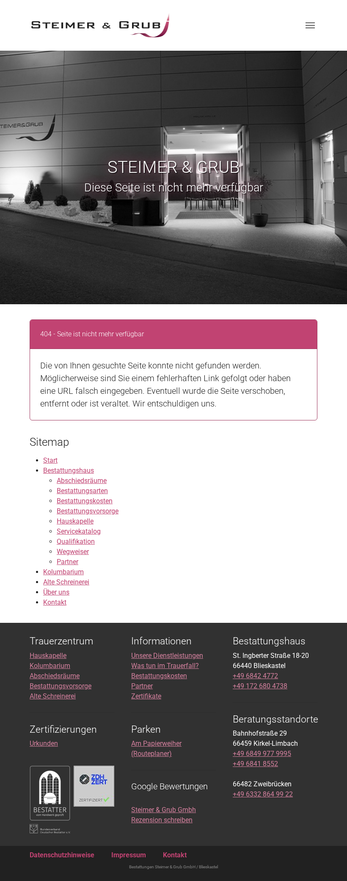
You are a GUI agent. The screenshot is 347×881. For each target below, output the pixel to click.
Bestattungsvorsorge (87, 511)
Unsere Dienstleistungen (167, 656)
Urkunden (44, 743)
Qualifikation (76, 541)
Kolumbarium (63, 572)
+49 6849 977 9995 (262, 754)
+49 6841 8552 (255, 764)
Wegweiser (73, 552)
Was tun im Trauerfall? (165, 666)
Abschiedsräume (82, 481)
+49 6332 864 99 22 (263, 794)
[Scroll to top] (328, 862)
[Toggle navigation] (310, 25)
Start (50, 460)
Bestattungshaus (68, 470)
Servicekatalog (79, 531)
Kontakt (54, 602)
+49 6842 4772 (255, 676)
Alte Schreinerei (66, 582)
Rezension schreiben (162, 820)
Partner (67, 562)
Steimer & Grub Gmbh (163, 810)
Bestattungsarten (82, 491)
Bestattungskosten (85, 501)
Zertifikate (146, 696)
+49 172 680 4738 (260, 686)
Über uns (56, 592)
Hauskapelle (75, 521)
